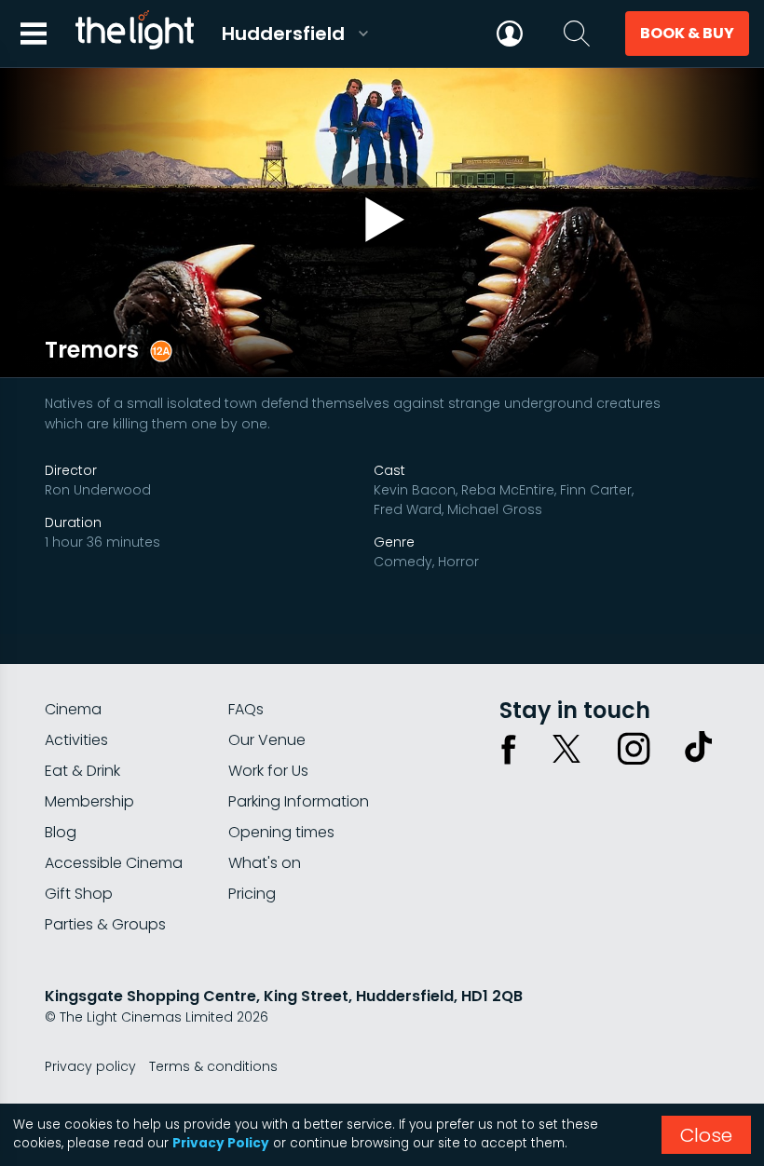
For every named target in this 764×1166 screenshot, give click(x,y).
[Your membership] (509, 33)
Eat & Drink (82, 770)
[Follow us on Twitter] (566, 748)
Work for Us (268, 770)
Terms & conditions (213, 1066)
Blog (60, 832)
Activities (76, 740)
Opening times (281, 832)
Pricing (252, 893)
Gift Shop (79, 893)
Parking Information (298, 801)
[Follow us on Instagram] (633, 748)
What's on (264, 863)
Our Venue (267, 740)
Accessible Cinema (114, 863)
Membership (89, 801)
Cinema (73, 709)
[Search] (576, 33)
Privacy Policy (220, 1143)
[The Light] (134, 33)
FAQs (246, 709)
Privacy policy (90, 1066)
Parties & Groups (105, 924)
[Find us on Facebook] (508, 749)
